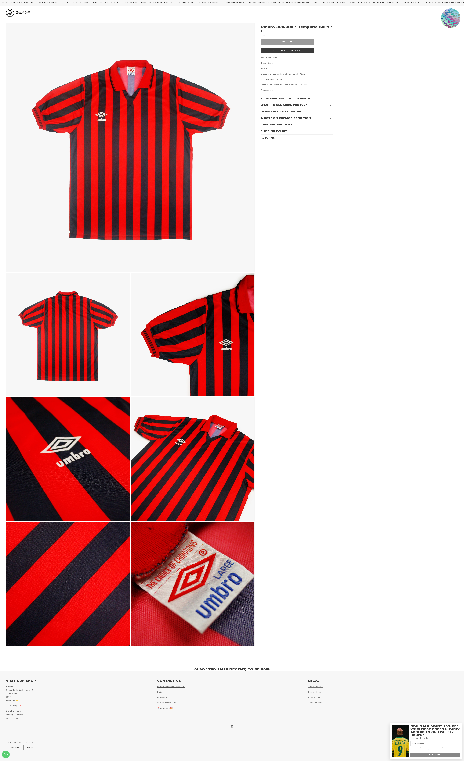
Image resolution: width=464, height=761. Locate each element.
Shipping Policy (315, 687)
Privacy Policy (314, 697)
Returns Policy (315, 692)
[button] (439, 12)
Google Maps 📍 (14, 706)
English (30, 748)
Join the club (435, 755)
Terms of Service (316, 703)
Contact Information (166, 703)
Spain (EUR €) (14, 748)
